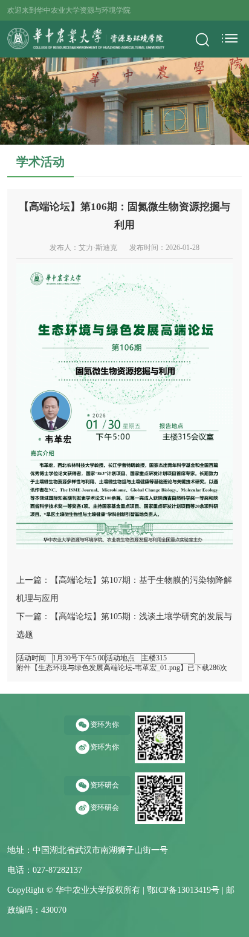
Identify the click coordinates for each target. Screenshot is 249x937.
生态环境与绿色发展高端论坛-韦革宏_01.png (109, 667)
